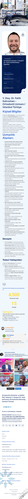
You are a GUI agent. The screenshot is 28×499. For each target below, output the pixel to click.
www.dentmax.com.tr (8, 88)
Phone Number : (8, 72)
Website (6, 86)
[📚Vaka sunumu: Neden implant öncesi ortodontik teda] (21, 365)
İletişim (3, 438)
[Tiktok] (22, 425)
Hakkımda (4, 436)
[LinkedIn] (9, 425)
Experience (6, 81)
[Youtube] (21, 92)
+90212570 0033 (12, 318)
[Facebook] (3, 425)
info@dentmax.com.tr (9, 78)
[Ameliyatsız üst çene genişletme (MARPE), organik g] (7, 365)
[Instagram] (13, 425)
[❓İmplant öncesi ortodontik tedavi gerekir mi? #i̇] (21, 379)
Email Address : (8, 77)
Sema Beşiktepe (10, 335)
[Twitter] (6, 425)
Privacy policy (14, 491)
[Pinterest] (19, 425)
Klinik (3, 434)
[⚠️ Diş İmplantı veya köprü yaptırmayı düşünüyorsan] (7, 379)
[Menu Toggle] (24, 3)
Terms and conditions (13, 489)
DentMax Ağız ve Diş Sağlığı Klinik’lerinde (13, 418)
